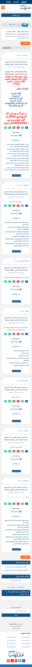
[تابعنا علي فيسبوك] (23, 660)
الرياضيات (16, 96)
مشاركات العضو (15, 135)
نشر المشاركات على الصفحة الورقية (19, 363)
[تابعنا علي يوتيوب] (12, 660)
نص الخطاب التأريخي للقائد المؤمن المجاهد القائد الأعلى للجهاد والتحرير (17, 240)
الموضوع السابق (19, 587)
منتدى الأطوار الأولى (10, 34)
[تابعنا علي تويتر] (19, 660)
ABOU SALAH (24, 261)
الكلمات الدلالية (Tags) (22, 576)
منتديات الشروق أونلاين (23, 31)
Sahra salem (25, 380)
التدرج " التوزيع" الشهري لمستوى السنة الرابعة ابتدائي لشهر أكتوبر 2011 (18, 145)
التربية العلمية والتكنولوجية (16, 103)
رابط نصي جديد (26, 637)
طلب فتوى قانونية (24, 356)
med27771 (25, 55)
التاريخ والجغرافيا (16, 105)
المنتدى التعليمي (11, 31)
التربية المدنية (16, 101)
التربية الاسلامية (16, 98)
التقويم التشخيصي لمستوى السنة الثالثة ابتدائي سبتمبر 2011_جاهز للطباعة (17, 159)
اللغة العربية (16, 93)
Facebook (7, 570)
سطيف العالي (25, 353)
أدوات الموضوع (7, 48)
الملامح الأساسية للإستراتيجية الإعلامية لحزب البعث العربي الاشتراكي (17, 233)
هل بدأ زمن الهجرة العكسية (21, 365)
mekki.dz (26, 185)
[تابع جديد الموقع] (8, 660)
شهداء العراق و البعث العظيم (20, 236)
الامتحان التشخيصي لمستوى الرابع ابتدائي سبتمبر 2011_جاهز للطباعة (17, 164)
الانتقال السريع (16, 607)
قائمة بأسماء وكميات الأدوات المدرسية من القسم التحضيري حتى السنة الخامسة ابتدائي (16, 169)
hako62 (26, 430)
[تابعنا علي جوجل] (16, 660)
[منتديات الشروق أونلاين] (25, 10)
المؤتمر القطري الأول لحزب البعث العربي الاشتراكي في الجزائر (18, 228)
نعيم (27, 311)
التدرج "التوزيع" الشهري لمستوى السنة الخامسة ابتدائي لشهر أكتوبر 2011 (18, 150)
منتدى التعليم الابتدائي (23, 34)
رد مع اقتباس (16, 175)
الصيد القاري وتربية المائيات (21, 351)
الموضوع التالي (12, 587)
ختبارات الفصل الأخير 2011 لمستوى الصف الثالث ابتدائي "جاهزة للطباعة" (18, 155)
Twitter (7, 567)
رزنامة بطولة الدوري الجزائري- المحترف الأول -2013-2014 (17, 223)
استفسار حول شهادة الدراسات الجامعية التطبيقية (18, 359)
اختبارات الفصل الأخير (16, 580)
